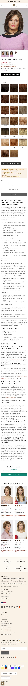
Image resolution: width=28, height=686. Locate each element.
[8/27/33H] (14, 110)
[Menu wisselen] (1, 5)
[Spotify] (17, 607)
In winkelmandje (14, 189)
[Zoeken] (4, 5)
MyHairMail (6, 681)
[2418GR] (5, 132)
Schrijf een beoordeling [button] (14, 475)
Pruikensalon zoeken (6, 627)
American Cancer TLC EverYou (8, 632)
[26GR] (23, 132)
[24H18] (14, 132)
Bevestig (5, 653)
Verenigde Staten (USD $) (8, 673)
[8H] (23, 99)
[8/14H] (5, 110)
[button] (8, 91)
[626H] (5, 153)
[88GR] (23, 142)
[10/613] (23, 110)
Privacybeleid (4, 617)
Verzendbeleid (4, 621)
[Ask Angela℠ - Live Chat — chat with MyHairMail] (2, 683)
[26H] (5, 142)
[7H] (14, 99)
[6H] (5, 99)
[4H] (14, 88)
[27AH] (14, 142)
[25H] (14, 153)
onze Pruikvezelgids (10, 397)
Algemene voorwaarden (6, 623)
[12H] (14, 121)
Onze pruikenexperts (6, 630)
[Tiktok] (9, 607)
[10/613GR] (5, 121)
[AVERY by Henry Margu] (7, 495)
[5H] (23, 88)
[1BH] (5, 88)
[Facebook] (2, 607)
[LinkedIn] (14, 607)
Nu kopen (14, 194)
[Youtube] (7, 607)
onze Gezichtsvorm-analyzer (15, 359)
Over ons (3, 615)
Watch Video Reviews (12, 164)
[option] (14, 29)
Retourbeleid (4, 619)
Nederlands (4, 678)
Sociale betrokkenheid (6, 634)
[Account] (23, 5)
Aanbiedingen (4, 625)
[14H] (23, 121)
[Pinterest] (12, 607)
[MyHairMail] (14, 6)
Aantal (2, 180)
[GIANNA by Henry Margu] (7, 529)
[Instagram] (4, 607)
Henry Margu (9, 78)
